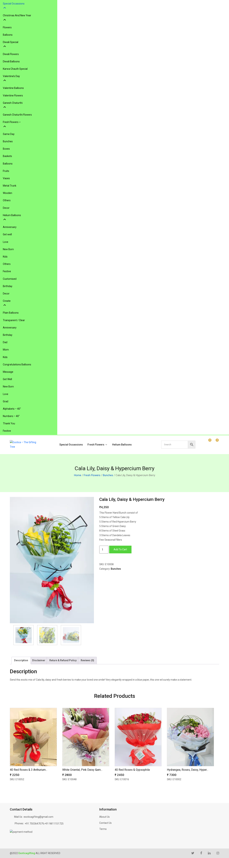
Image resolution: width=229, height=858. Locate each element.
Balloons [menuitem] (8, 34)
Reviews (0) (87, 660)
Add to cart (120, 549)
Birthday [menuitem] (7, 286)
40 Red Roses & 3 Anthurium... (28, 769)
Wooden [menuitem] (7, 193)
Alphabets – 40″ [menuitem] (12, 408)
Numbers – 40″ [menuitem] (11, 416)
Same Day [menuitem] (8, 134)
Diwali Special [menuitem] (10, 42)
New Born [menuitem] (8, 249)
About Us (104, 817)
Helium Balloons (122, 444)
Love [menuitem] (5, 241)
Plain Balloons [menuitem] (11, 312)
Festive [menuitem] (7, 271)
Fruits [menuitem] (6, 171)
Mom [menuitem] (6, 349)
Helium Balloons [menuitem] (12, 215)
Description (21, 660)
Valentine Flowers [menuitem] (13, 95)
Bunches (108, 475)
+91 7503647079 (34, 823)
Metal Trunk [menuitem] (9, 185)
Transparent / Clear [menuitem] (14, 320)
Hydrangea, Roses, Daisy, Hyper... (187, 769)
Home (77, 475)
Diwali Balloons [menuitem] (11, 61)
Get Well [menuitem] (7, 379)
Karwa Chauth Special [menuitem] (15, 68)
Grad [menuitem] (5, 401)
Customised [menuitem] (9, 278)
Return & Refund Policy (63, 660)
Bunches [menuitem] (8, 141)
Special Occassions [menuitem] (14, 3)
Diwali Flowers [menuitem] (11, 54)
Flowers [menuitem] (7, 27)
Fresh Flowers (96, 444)
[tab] (21, 660)
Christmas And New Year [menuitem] (17, 15)
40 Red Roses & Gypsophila (132, 769)
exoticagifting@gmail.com (38, 817)
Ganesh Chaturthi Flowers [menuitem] (17, 114)
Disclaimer (38, 660)
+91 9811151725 (54, 823)
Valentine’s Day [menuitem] (11, 76)
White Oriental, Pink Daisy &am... (82, 769)
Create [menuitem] (7, 300)
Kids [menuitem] (5, 256)
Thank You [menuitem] (9, 423)
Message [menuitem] (8, 371)
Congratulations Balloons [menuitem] (17, 364)
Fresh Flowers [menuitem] (11, 122)
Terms (103, 829)
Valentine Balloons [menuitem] (13, 88)
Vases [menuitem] (6, 178)
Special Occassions (71, 444)
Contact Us (105, 823)
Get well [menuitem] (7, 234)
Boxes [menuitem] (6, 148)
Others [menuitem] (7, 200)
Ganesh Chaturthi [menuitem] (13, 102)
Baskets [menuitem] (7, 156)
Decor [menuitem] (6, 207)
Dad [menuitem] (5, 342)
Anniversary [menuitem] (9, 227)
